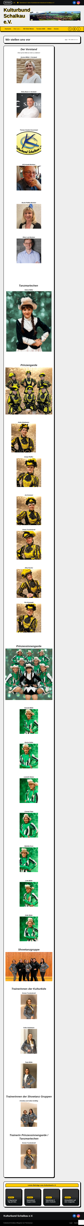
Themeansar (28, 1223)
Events (56, 29)
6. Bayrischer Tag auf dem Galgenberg (12, 1202)
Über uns (17, 29)
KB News (11, 1197)
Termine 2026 (40, 29)
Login (71, 1223)
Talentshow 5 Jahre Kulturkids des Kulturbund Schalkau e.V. (51, 1202)
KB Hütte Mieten (28, 29)
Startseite (8, 29)
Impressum (77, 1223)
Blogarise (19, 1223)
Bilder (50, 29)
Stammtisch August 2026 (31, 1201)
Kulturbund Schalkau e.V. (17, 16)
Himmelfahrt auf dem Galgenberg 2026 (70, 1202)
